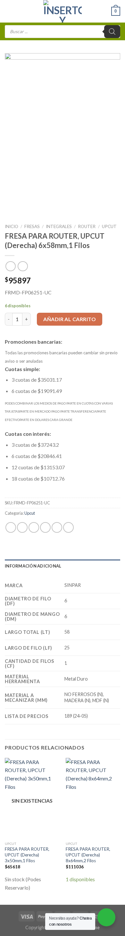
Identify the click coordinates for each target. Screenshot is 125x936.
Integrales (59, 226)
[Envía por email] (45, 527)
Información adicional (33, 565)
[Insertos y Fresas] (62, 11)
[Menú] (9, 11)
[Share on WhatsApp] (10, 527)
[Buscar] (112, 31)
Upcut (109, 226)
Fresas (32, 226)
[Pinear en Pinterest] (57, 527)
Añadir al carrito (69, 319)
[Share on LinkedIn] (68, 527)
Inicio (11, 226)
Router (87, 226)
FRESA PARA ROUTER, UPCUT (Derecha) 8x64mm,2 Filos (88, 854)
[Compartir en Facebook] (22, 527)
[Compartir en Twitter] (34, 527)
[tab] (62, 565)
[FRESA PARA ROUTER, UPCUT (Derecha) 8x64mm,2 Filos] (93, 798)
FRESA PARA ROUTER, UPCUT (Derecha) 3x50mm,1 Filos (27, 854)
